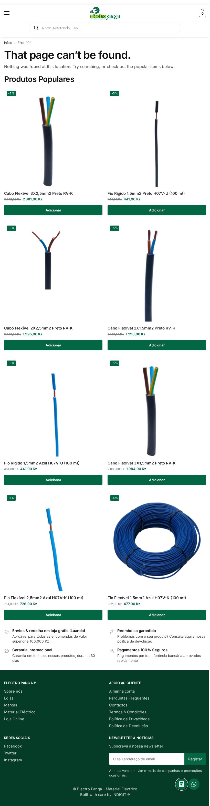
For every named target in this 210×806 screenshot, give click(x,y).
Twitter (10, 753)
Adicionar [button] (53, 210)
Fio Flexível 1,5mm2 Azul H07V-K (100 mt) (147, 597)
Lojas (9, 698)
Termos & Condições (127, 712)
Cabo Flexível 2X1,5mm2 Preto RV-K (141, 328)
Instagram (13, 760)
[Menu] (11, 13)
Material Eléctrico (20, 712)
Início (8, 43)
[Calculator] (181, 784)
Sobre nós (13, 691)
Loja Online (14, 719)
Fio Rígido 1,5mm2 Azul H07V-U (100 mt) (42, 463)
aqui (188, 636)
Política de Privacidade (129, 719)
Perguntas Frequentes (129, 698)
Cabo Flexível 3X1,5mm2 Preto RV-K (142, 463)
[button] (202, 13)
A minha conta (122, 691)
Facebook (13, 746)
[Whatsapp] (194, 784)
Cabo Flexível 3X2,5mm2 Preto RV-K (38, 193)
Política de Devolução (128, 726)
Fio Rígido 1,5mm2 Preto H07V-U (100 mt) (146, 193)
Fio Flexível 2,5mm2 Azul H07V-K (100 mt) (43, 597)
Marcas (10, 705)
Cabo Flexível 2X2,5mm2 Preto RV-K (38, 328)
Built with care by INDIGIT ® (105, 794)
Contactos (118, 705)
